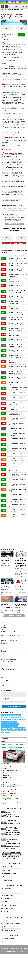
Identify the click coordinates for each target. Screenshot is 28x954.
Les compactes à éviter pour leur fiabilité (11, 715)
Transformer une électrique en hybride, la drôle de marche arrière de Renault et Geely (13, 822)
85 (10, 793)
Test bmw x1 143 (5, 732)
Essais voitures (8, 892)
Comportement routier (9, 773)
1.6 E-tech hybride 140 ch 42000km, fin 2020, (16, 286)
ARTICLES (18, 6)
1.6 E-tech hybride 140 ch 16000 (17, 489)
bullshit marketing (13, 92)
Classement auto (8, 895)
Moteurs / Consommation (10, 770)
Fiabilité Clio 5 (7, 777)
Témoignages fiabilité (10, 905)
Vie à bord (6, 775)
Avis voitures (7, 888)
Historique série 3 (6, 717)
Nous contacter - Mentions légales (14, 951)
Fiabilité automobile (9, 902)
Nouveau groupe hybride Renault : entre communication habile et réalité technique (13, 846)
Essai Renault (6, 870)
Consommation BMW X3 (7, 730)
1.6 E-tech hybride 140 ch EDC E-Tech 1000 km (17, 378)
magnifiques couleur (10, 48)
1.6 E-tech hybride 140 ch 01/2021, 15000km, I (16, 313)
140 (9, 791)
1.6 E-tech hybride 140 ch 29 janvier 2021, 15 (16, 429)
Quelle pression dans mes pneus (9, 721)
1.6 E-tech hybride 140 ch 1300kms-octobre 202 (15, 459)
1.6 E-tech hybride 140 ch (15, 393)
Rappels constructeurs (10, 912)
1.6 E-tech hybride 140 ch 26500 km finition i (16, 340)
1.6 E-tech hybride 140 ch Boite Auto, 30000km (16, 372)
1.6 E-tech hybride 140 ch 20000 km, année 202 (16, 302)
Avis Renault (6, 877)
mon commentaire (14, 706)
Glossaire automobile (10, 927)
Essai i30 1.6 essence (7, 728)
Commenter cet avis (14, 223)
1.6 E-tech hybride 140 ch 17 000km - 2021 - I (17, 291)
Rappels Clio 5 (7, 780)
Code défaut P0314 (6, 719)
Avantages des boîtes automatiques (10, 723)
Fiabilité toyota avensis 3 (19, 728)
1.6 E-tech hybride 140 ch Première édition (15, 413)
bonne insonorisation (11, 79)
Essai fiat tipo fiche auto (20, 730)
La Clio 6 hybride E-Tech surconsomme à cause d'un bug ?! (13, 816)
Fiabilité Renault (7, 880)
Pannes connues (8, 908)
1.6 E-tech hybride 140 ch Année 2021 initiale (16, 329)
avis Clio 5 (7, 768)
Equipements (6, 782)
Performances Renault (9, 867)
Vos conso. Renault (9, 942)
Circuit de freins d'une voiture (19, 719)
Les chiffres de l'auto (10, 930)
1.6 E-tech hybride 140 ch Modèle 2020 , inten (16, 324)
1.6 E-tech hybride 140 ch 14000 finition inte (16, 270)
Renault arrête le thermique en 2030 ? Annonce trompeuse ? (12, 828)
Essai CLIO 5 (6, 763)
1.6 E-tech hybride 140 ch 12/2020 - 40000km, (16, 356)
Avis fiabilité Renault (9, 938)
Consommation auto (9, 898)
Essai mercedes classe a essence (9, 726)
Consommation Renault (9, 873)
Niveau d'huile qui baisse (17, 717)
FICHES (12, 6)
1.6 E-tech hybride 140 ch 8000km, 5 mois (15, 495)
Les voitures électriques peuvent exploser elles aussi (6, 605)
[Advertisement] (14, 533)
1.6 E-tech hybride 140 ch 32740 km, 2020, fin (16, 345)
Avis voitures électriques (4, 587)
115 (10, 796)
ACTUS (25, 6)
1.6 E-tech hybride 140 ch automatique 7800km (16, 318)
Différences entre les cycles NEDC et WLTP (20, 605)
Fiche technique (7, 766)
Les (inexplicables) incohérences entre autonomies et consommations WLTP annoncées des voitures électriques (20, 563)
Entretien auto (8, 920)
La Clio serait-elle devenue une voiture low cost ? (13, 839)
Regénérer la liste (14, 616)
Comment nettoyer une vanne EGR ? (6, 559)
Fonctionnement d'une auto (12, 923)
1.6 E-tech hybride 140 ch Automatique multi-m (16, 297)
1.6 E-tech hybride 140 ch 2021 (17, 504)
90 (9, 784)
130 (9, 789)
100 (9, 786)
